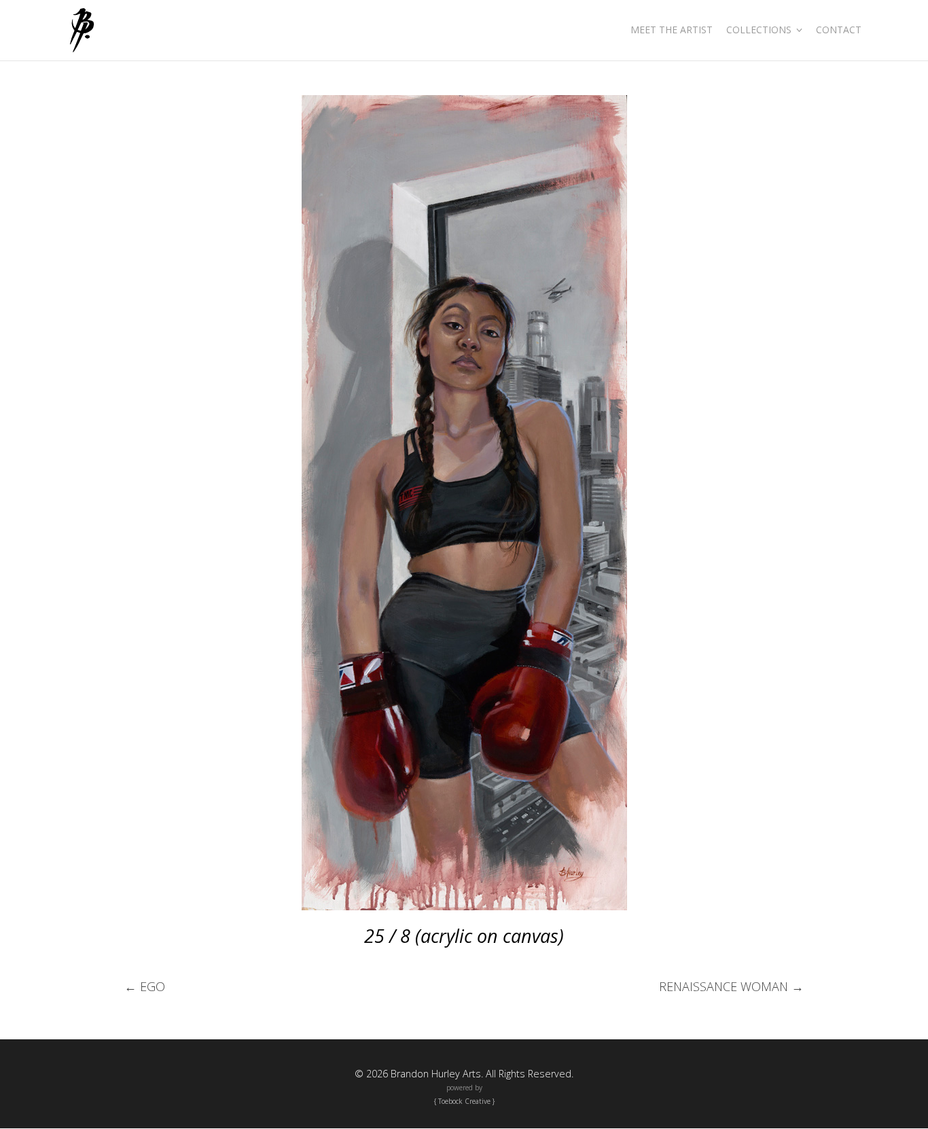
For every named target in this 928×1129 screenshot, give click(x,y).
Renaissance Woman (731, 986)
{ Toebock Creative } (464, 1101)
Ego (144, 986)
